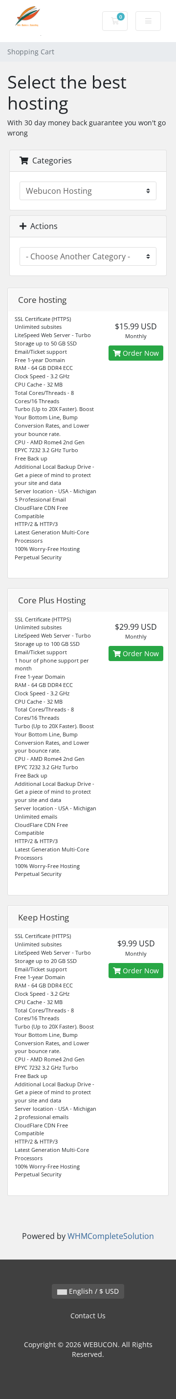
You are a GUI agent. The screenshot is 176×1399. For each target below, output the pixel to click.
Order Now (140, 353)
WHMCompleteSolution (110, 1236)
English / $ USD (93, 1291)
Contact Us (88, 1315)
